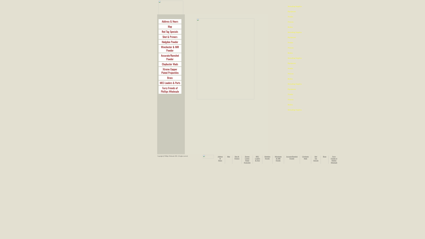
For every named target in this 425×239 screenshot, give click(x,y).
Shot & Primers (169, 37)
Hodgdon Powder (170, 42)
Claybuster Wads (170, 64)
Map (170, 26)
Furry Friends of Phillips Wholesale (170, 89)
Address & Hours (170, 21)
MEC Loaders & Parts (170, 83)
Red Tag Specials (170, 32)
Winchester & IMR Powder (170, 48)
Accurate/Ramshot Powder (170, 57)
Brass (170, 78)
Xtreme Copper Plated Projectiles (170, 71)
